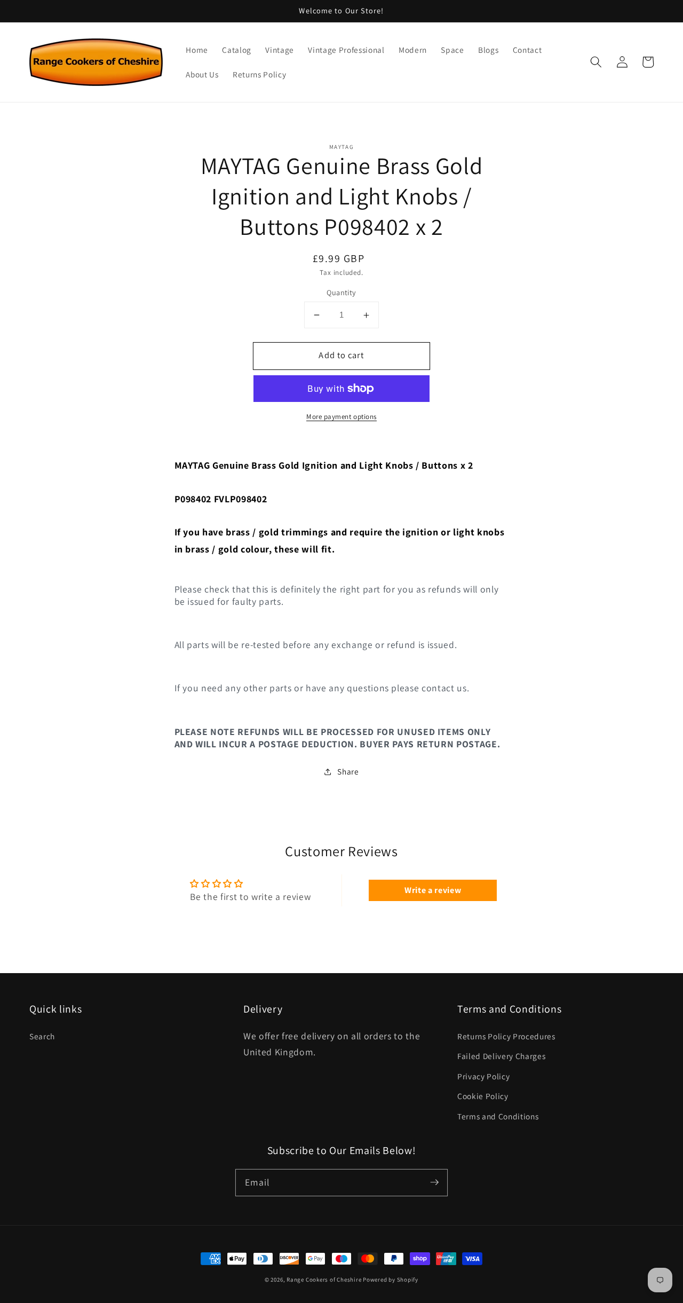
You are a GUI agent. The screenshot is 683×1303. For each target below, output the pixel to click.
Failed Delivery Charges (501, 1056)
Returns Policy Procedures (506, 1036)
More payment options (341, 416)
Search (42, 1036)
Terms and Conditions (497, 1116)
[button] (596, 62)
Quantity (341, 292)
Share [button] (348, 772)
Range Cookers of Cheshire (325, 1279)
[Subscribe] (434, 1182)
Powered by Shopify (390, 1279)
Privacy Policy (483, 1076)
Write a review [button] (432, 890)
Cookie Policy (483, 1096)
